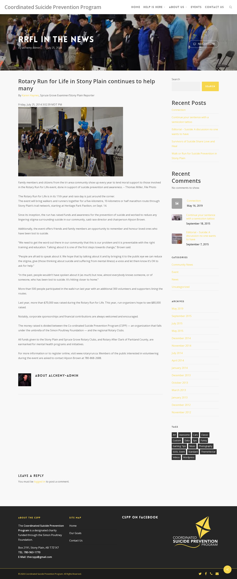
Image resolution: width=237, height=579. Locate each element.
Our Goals (75, 533)
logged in (39, 481)
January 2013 (180, 397)
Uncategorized (180, 287)
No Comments (206, 43)
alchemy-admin (31, 47)
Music (192, 446)
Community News (182, 264)
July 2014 (177, 353)
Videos (176, 457)
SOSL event (179, 451)
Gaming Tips (179, 446)
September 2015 (182, 316)
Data (187, 440)
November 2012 (181, 412)
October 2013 (180, 382)
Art (174, 434)
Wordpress (188, 457)
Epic (195, 440)
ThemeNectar (208, 451)
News (71, 47)
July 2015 (177, 323)
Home (73, 525)
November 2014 (181, 345)
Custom (177, 440)
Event (175, 272)
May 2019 (177, 308)
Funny (204, 440)
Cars (195, 434)
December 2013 (181, 375)
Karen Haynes (30, 95)
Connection (179, 110)
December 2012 (181, 405)
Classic (204, 434)
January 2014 (180, 368)
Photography (205, 446)
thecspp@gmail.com (39, 557)
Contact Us (76, 540)
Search (176, 79)
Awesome (184, 434)
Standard (193, 451)
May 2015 (177, 331)
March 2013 (179, 390)
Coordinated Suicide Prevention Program (53, 7)
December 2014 (181, 338)
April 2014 (178, 360)
